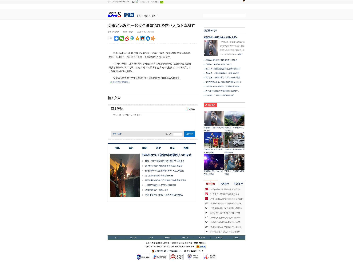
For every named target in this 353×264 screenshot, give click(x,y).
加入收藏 (219, 237)
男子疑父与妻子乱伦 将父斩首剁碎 (225, 217)
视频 (186, 148)
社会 (172, 148)
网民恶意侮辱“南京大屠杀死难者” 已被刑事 (221, 60)
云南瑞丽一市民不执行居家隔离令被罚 (220, 95)
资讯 (146, 16)
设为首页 (236, 237)
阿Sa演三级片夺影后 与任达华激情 (225, 232)
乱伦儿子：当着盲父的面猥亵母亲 (224, 194)
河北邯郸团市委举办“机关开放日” (159, 175)
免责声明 (202, 237)
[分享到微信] (121, 38)
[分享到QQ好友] (142, 38)
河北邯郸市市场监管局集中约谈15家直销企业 (164, 171)
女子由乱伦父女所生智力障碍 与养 (225, 189)
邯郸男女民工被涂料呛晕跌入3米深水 (167, 155)
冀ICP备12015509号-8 (193, 251)
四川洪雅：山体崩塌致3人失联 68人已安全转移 (223, 78)
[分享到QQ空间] (137, 38)
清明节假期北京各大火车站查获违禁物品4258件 (223, 82)
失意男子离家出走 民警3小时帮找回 (160, 185)
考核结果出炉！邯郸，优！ (156, 190)
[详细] (240, 54)
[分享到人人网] (148, 38)
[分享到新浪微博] (127, 38)
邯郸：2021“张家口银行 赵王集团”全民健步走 (164, 161)
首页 (139, 16)
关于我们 (133, 237)
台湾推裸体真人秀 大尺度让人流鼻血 (226, 208)
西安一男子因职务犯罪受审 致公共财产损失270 (223, 69)
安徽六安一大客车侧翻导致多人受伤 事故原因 (222, 73)
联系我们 (168, 237)
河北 (158, 148)
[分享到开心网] (153, 38)
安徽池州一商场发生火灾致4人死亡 (221, 37)
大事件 (150, 237)
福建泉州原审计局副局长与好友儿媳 (225, 227)
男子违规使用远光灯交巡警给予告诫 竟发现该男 (165, 180)
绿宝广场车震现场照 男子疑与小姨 (225, 213)
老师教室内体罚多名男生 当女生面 (225, 222)
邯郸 (117, 148)
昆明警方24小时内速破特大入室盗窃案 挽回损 (223, 86)
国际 (144, 148)
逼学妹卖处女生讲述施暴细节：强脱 (225, 203)
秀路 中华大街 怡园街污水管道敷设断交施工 (164, 195)
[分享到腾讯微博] (132, 38)
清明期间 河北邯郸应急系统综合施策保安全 (163, 166)
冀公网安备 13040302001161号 (168, 251)
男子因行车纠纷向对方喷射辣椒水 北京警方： (222, 91)
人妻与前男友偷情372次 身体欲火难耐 (226, 199)
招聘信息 (185, 237)
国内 (154, 16)
